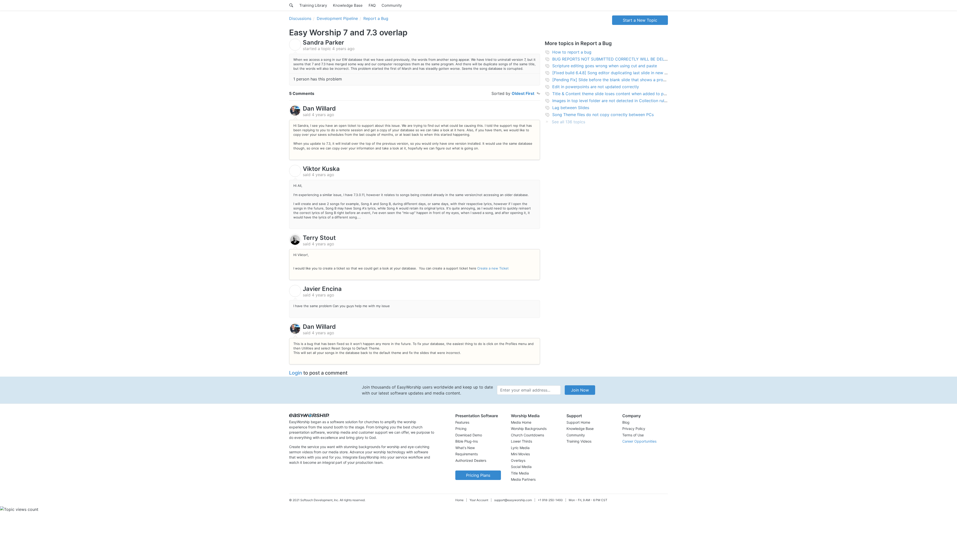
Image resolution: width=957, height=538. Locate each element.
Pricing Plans (478, 475)
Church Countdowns (527, 435)
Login (295, 373)
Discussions (300, 18)
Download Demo (468, 435)
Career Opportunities (639, 441)
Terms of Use (633, 435)
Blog (626, 422)
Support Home (578, 422)
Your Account (479, 500)
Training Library (313, 5)
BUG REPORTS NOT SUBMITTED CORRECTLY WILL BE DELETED (613, 59)
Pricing (461, 428)
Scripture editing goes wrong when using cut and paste (604, 65)
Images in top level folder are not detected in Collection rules (610, 100)
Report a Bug (375, 18)
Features (462, 422)
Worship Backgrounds (529, 428)
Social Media (521, 467)
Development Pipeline (337, 18)
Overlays (518, 460)
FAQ (372, 5)
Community (392, 5)
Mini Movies (520, 454)
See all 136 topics (568, 121)
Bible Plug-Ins (466, 441)
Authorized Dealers (470, 460)
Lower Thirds (521, 441)
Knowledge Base (348, 5)
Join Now (580, 390)
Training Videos (578, 441)
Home (459, 500)
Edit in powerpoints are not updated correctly (595, 86)
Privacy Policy (633, 428)
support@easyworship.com (513, 500)
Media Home (521, 422)
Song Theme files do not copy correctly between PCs (603, 114)
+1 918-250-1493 (550, 500)
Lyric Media (520, 448)
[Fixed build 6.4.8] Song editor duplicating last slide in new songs (614, 72)
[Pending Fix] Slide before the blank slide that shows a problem (612, 79)
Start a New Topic (640, 20)
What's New (465, 448)
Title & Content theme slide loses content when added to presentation (618, 93)
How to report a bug (571, 52)
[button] (478, 416)
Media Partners (523, 479)
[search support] (291, 5)
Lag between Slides (570, 107)
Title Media (520, 473)
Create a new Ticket (493, 268)
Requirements (466, 454)
